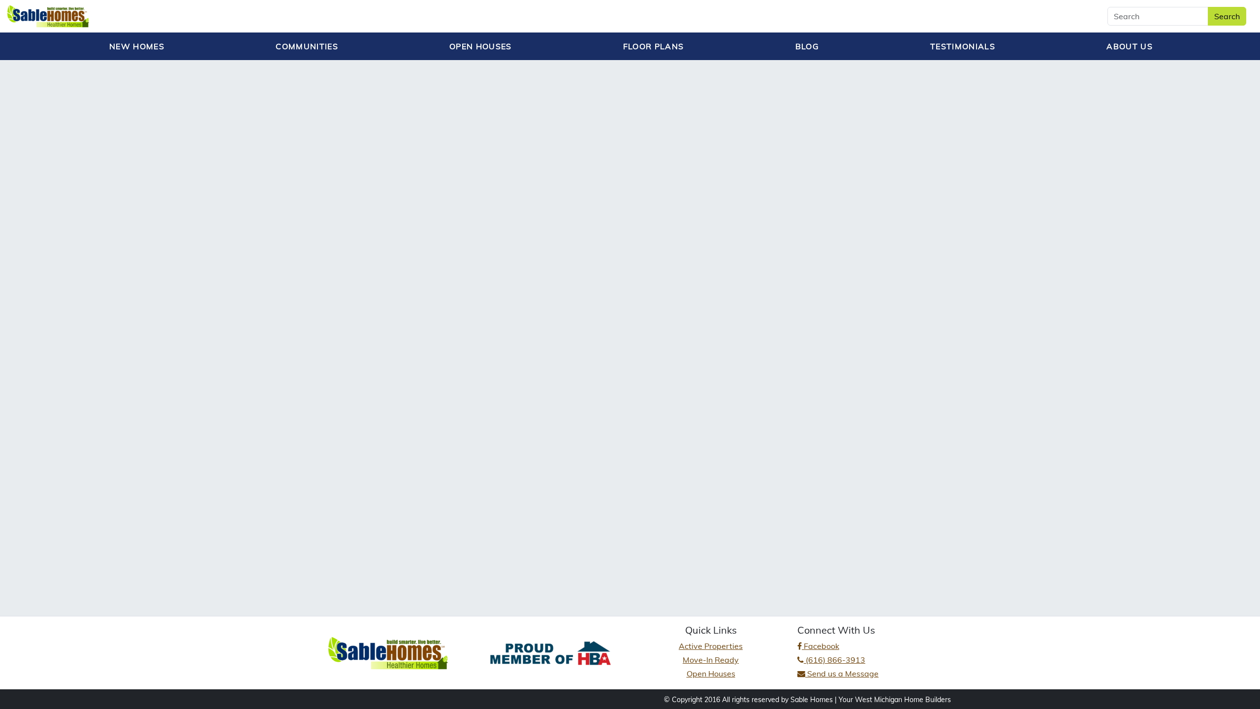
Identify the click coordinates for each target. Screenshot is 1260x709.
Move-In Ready (711, 660)
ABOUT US (1129, 46)
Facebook (820, 646)
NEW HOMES (136, 46)
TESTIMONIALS (962, 46)
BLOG (807, 46)
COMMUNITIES (307, 46)
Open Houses (711, 673)
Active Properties (711, 646)
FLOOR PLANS (653, 46)
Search (1227, 16)
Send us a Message (842, 673)
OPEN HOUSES (480, 46)
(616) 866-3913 (834, 660)
